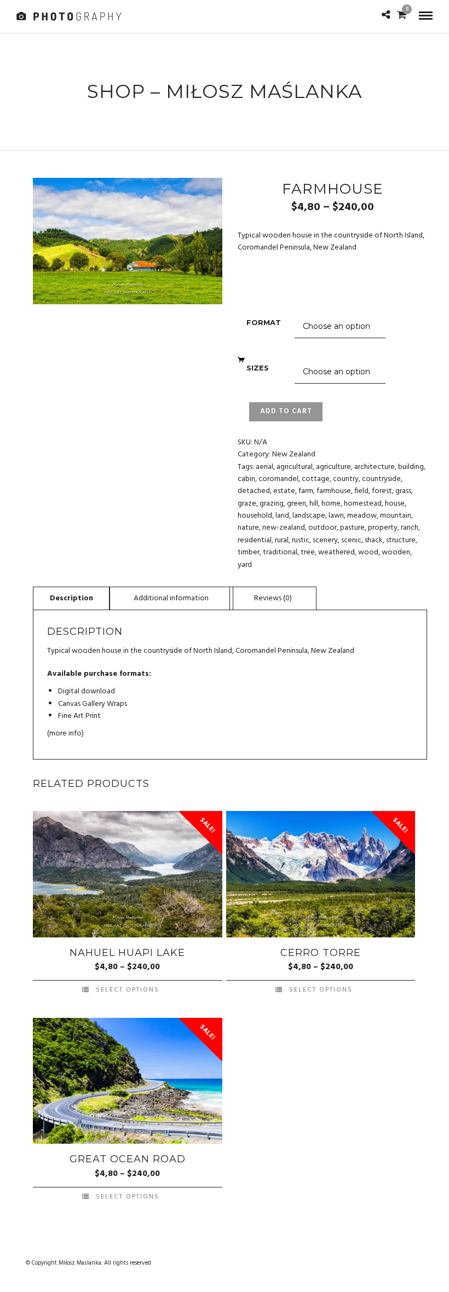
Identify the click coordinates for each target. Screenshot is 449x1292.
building (411, 467)
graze (247, 503)
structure (401, 540)
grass (403, 491)
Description (71, 598)
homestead (363, 503)
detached (254, 491)
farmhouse (333, 491)
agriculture (333, 467)
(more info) (65, 733)
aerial (264, 467)
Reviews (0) (273, 598)
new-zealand (283, 528)
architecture (374, 467)
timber (249, 552)
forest (382, 491)
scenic (351, 540)
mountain (395, 515)
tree (308, 552)
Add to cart (286, 411)
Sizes (257, 367)
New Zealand (293, 454)
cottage (316, 479)
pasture (352, 528)
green (296, 503)
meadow (362, 515)
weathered (336, 552)
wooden (396, 552)
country (346, 479)
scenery (325, 540)
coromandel (278, 479)
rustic (300, 540)
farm (305, 491)
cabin (246, 479)
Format (263, 322)
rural (282, 540)
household (255, 515)
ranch (409, 528)
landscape (308, 515)
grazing (272, 503)
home (331, 503)
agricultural (295, 467)
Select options (127, 990)
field (361, 491)
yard (245, 565)
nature (248, 528)
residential (255, 540)
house (395, 503)
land (282, 515)
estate (284, 491)
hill (313, 503)
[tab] (71, 598)
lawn (336, 515)
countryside (381, 479)
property (383, 528)
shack (374, 540)
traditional (280, 552)
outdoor (322, 528)
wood (368, 552)
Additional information (171, 598)
